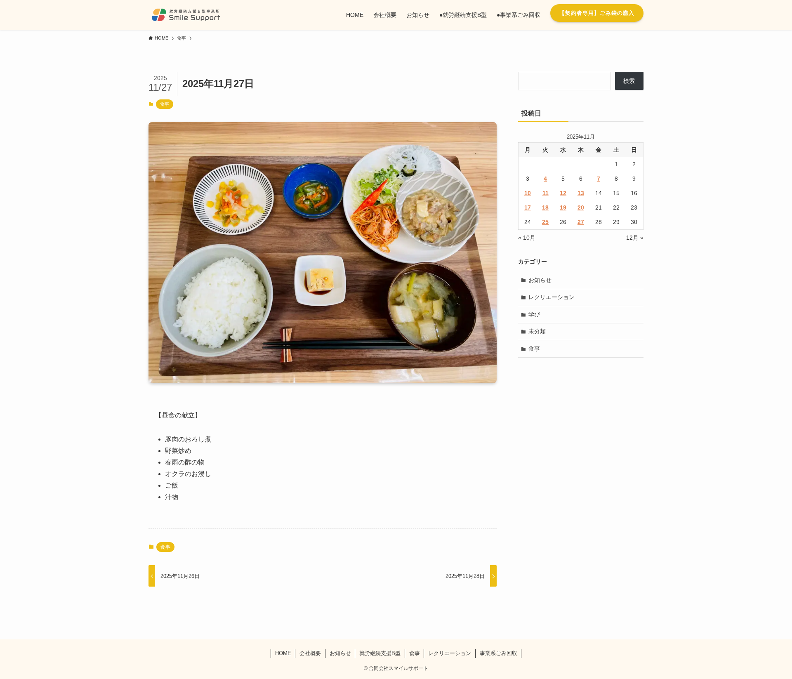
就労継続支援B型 (380, 653)
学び (534, 314)
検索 (629, 81)
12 (563, 193)
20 (581, 207)
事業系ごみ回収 (498, 653)
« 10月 (526, 237)
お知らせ (540, 280)
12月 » (635, 237)
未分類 (537, 331)
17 (527, 207)
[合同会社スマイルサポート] (185, 15)
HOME (283, 653)
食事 (164, 103)
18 (545, 207)
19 (563, 207)
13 (581, 193)
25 (545, 222)
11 (545, 193)
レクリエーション (551, 297)
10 (527, 193)
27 (581, 222)
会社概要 (310, 653)
